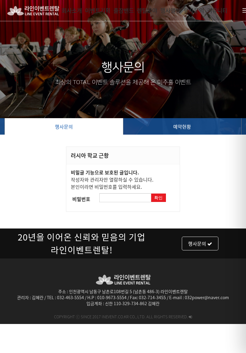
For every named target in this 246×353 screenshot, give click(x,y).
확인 (158, 197)
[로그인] (190, 316)
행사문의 (64, 126)
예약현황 (182, 126)
